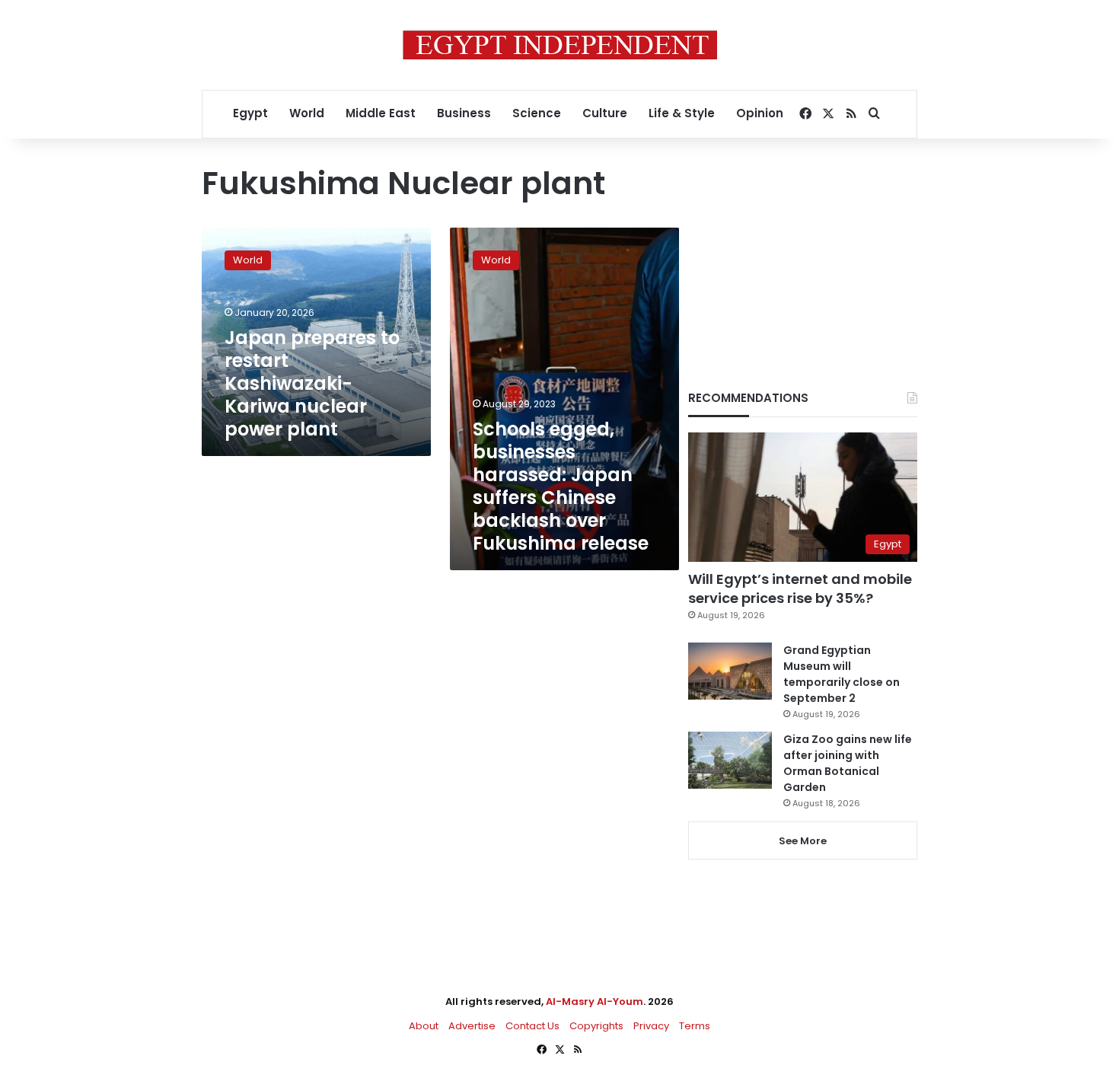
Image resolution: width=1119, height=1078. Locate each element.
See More (803, 841)
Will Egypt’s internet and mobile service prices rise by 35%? (800, 588)
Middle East (381, 113)
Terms (694, 1026)
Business (464, 113)
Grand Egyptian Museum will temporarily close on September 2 (841, 674)
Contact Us (532, 1026)
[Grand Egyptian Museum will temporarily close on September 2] (730, 671)
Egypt (250, 113)
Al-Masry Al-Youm (594, 1001)
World (306, 113)
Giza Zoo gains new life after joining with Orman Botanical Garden (847, 763)
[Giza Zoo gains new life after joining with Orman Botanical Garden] (730, 760)
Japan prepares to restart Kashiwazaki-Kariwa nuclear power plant (312, 383)
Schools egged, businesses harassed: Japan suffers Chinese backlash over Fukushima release (561, 486)
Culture (604, 113)
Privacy (651, 1026)
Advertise (472, 1026)
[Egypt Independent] (560, 44)
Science (536, 113)
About (423, 1026)
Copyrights (596, 1026)
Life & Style (682, 113)
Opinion (759, 113)
